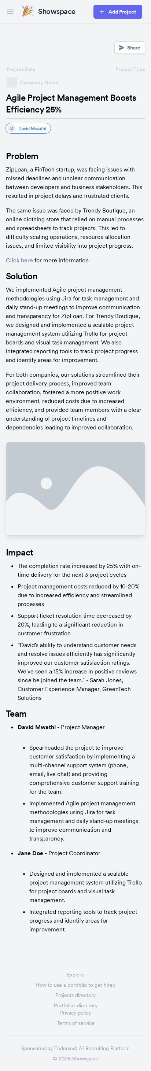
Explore (75, 974)
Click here (19, 260)
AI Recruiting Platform (104, 1048)
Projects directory (75, 995)
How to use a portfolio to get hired (75, 985)
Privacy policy (75, 1012)
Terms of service (76, 1023)
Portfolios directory (75, 1005)
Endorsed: (65, 1048)
